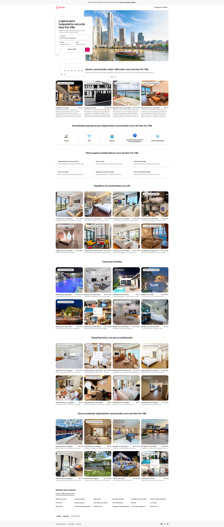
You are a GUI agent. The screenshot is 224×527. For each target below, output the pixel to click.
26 (71, 70)
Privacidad (71, 524)
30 (61, 74)
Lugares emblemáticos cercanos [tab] (65, 493)
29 (82, 70)
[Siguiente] (115, 77)
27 (75, 70)
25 (68, 70)
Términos (78, 524)
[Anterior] (108, 77)
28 (78, 70)
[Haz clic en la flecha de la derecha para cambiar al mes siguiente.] (81, 49)
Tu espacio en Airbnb (160, 7)
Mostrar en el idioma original (127, 2)
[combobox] (74, 38)
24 (65, 70)
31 (64, 74)
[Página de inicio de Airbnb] (60, 7)
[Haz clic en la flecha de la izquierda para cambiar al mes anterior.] (61, 49)
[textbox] (66, 44)
